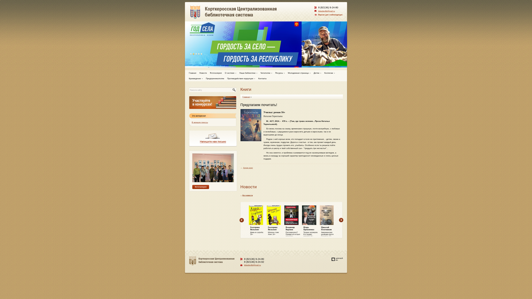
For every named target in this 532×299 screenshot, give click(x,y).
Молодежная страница (298, 73)
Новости (203, 73)
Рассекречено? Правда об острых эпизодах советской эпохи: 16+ (293, 231)
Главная (192, 73)
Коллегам (329, 73)
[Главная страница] (243, 15)
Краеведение (195, 78)
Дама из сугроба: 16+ (257, 230)
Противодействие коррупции (240, 78)
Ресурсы (279, 73)
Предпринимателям (215, 78)
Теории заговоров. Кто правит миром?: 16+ (310, 231)
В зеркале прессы (200, 122)
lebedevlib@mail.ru (326, 11)
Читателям (265, 73)
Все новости (247, 195)
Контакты (262, 78)
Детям (317, 73)
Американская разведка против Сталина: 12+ (327, 231)
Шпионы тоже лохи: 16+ (273, 230)
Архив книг (248, 168)
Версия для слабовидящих (330, 15)
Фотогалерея (216, 73)
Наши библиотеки (247, 73)
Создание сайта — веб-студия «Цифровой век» (337, 259)
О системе (230, 73)
